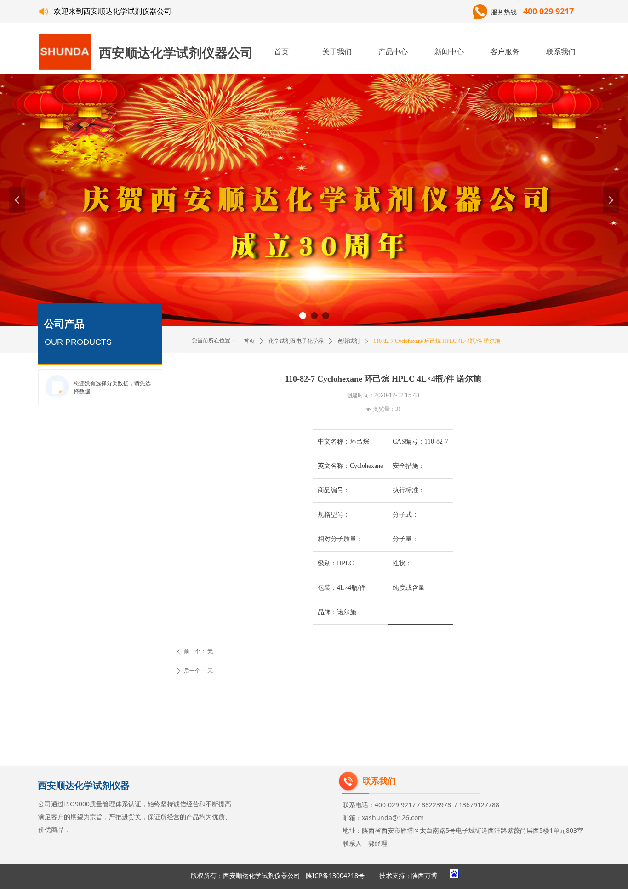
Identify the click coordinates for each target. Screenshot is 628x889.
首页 (249, 341)
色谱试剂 (348, 341)
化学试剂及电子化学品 (296, 341)
